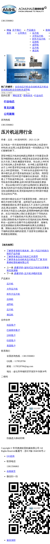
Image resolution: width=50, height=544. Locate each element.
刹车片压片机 (39, 39)
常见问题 (9, 107)
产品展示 (31, 30)
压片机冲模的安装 (28, 273)
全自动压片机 (21, 87)
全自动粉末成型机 (21, 89)
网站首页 (17, 95)
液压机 (35, 50)
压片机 (35, 33)
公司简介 (22, 33)
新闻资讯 (27, 95)
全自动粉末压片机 (37, 87)
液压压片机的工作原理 (22, 256)
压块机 (35, 42)
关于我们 (16, 30)
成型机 (35, 45)
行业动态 (38, 95)
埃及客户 (11, 325)
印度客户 (11, 340)
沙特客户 (11, 335)
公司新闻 (9, 113)
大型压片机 (37, 36)
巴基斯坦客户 (13, 330)
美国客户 (11, 345)
